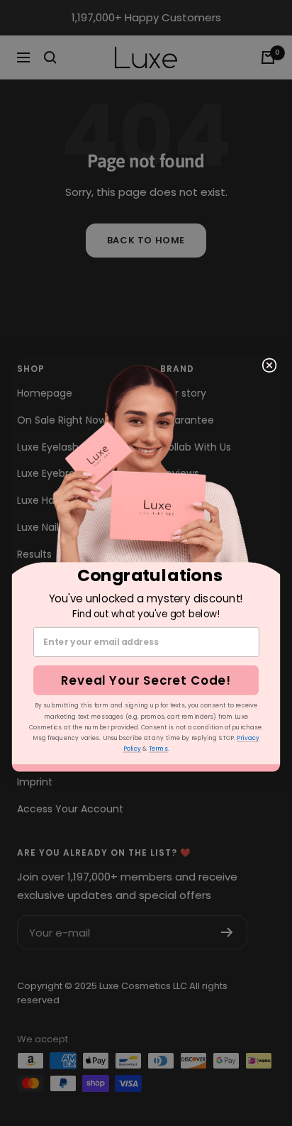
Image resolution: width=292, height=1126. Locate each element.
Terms (158, 749)
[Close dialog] (270, 365)
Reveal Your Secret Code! (146, 680)
